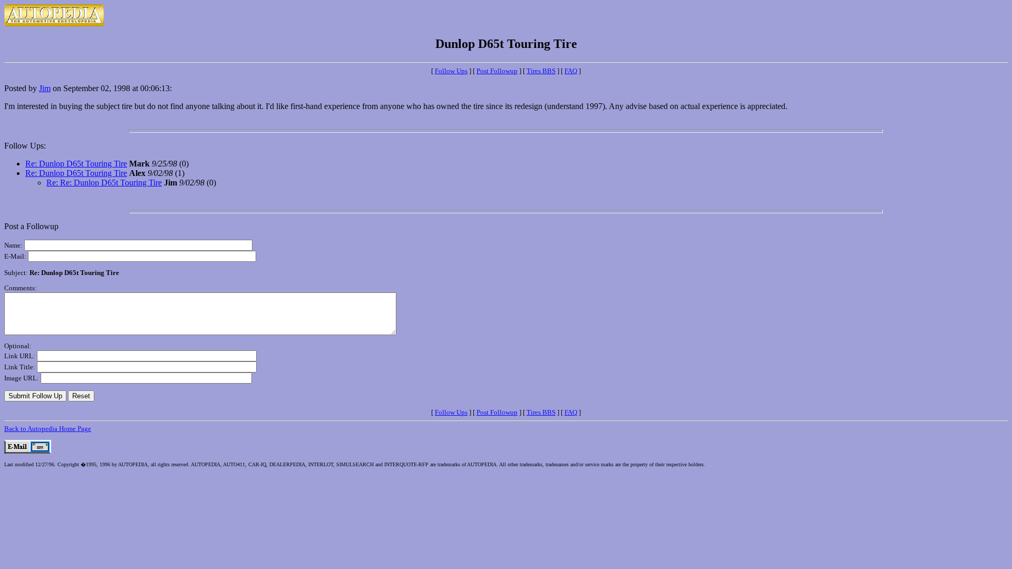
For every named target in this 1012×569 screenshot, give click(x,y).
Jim (45, 88)
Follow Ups (451, 71)
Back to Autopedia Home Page (47, 429)
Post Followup (497, 71)
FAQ (571, 71)
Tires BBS (541, 71)
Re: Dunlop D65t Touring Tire (76, 163)
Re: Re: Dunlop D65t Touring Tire (104, 182)
